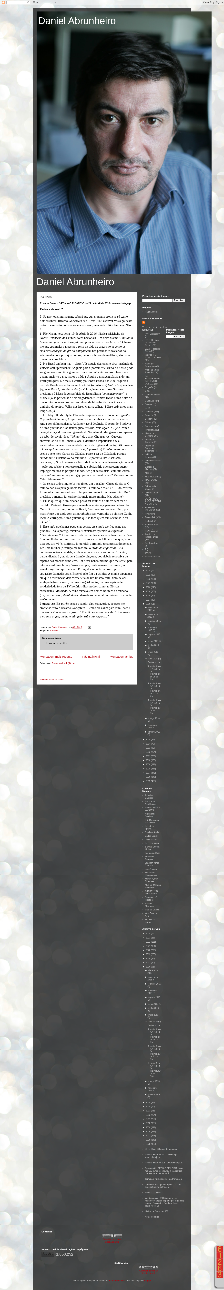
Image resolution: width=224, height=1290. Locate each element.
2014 (148, 744)
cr (146, 408)
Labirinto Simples (149, 455)
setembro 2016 (152, 629)
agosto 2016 (154, 634)
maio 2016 (153, 652)
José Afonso (151, 869)
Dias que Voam (152, 843)
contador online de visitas (52, 679)
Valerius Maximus (149, 904)
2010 (148, 760)
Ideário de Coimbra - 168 (156, 1211)
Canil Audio (150, 401)
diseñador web (112, 1242)
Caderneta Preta (152, 394)
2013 (148, 748)
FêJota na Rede (152, 853)
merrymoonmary (116, 1280)
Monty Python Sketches (151, 880)
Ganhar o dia (154, 662)
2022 (148, 579)
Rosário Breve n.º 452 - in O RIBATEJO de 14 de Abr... (154, 706)
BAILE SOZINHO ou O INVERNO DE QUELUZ (152, 380)
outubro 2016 (154, 621)
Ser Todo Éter (151, 543)
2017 (148, 600)
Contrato (149, 404)
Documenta (150, 426)
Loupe (219, 1283)
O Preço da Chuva (150, 487)
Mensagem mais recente (56, 656)
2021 (148, 583)
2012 (148, 752)
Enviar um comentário (56, 643)
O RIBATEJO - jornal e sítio (152, 892)
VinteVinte (150, 556)
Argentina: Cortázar (150, 815)
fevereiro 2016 (152, 726)
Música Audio (151, 476)
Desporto (149, 419)
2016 (148, 604)
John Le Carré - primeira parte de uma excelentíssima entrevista (163, 1185)
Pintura (148, 514)
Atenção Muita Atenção (152, 371)
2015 (148, 739)
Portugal (149, 521)
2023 (148, 575)
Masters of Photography (151, 874)
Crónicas (54, 630)
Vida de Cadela (152, 909)
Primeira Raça (151, 524)
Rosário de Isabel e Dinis (151, 535)
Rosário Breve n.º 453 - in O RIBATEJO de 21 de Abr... (154, 689)
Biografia (149, 387)
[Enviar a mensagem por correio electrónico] (89, 627)
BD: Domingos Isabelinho (152, 821)
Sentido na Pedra (153, 1192)
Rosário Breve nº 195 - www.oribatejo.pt (164, 1162)
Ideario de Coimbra (149, 434)
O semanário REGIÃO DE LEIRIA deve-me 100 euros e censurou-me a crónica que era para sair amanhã (164, 1171)
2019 (148, 591)
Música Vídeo (151, 480)
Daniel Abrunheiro (77, 20)
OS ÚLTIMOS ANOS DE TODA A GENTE (153, 501)
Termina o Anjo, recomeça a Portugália (163, 1179)
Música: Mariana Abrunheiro (153, 886)
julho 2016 (153, 641)
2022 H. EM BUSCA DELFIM (153, 356)
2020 (148, 587)
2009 (148, 764)
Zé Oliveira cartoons (150, 920)
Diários (148, 422)
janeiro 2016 (154, 732)
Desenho (149, 415)
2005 (148, 781)
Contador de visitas (112, 1239)
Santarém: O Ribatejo (151, 898)
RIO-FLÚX (150, 531)
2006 (148, 777)
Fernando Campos (149, 857)
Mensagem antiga (121, 656)
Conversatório (151, 839)
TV (146, 553)
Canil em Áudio (152, 832)
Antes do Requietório (150, 365)
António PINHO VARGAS (152, 808)
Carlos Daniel (151, 836)
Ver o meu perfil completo (154, 327)
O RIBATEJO (151, 492)
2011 (148, 756)
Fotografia (149, 430)
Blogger (147, 1280)
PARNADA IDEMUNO (150, 508)
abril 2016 (153, 658)
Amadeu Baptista (149, 796)
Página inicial (91, 656)
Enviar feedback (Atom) (63, 663)
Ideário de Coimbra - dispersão (149, 448)
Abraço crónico (152, 1217)
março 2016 (154, 718)
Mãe (147, 473)
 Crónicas (152, 334)
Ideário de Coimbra (149, 440)
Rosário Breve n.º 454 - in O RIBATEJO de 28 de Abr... (154, 672)
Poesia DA (150, 517)
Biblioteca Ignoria (149, 827)
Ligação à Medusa (149, 468)
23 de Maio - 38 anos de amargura (161, 1149)
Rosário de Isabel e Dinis (152, 342)
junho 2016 (153, 645)
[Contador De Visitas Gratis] (112, 1237)
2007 (148, 773)
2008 (148, 768)
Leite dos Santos (153, 460)
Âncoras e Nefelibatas (150, 802)
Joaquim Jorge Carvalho (152, 864)
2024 (148, 570)
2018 (148, 595)
